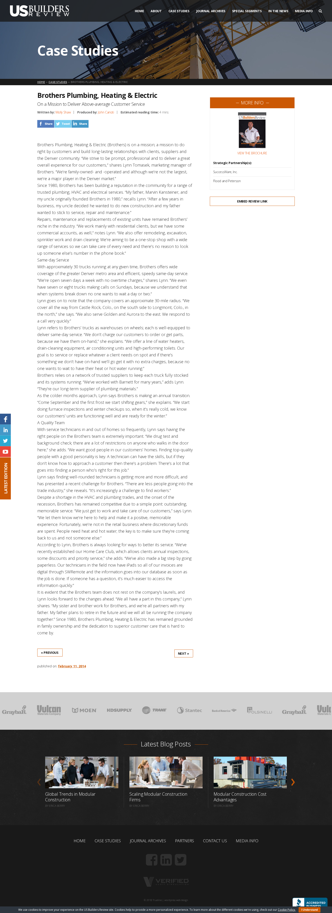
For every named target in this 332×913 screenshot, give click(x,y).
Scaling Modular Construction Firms (158, 797)
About (156, 11)
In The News (278, 11)
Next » (183, 653)
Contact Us (215, 840)
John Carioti (106, 112)
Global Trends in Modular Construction (70, 797)
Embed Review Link (252, 201)
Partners (184, 840)
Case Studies (178, 11)
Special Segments (247, 11)
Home (139, 11)
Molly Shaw (63, 112)
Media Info (304, 11)
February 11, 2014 (72, 666)
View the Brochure (252, 153)
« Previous (49, 652)
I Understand (309, 909)
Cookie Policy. (287, 910)
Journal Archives (210, 11)
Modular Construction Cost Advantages (240, 797)
